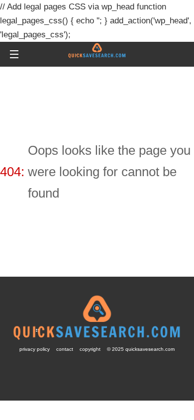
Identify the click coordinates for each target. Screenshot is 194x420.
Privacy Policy (34, 349)
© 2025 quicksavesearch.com (141, 349)
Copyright (90, 349)
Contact (64, 349)
